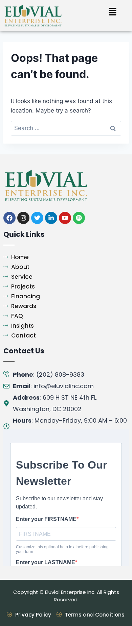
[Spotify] (79, 218)
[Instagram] (23, 218)
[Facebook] (9, 218)
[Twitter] (37, 218)
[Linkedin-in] (51, 218)
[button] (112, 12)
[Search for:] (66, 128)
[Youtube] (65, 218)
